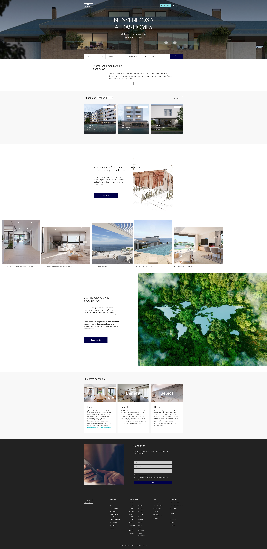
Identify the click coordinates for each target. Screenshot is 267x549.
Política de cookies (157, 505)
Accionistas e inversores (116, 517)
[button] (91, 138)
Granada (140, 514)
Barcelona (141, 505)
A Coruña (131, 503)
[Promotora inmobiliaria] (88, 5)
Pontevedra (132, 525)
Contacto (112, 503)
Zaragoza (131, 533)
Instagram (173, 519)
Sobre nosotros (114, 508)
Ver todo (176, 98)
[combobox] (95, 56)
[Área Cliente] (174, 5)
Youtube (172, 525)
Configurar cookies (157, 508)
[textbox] (89, 56)
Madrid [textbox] (103, 97)
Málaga (131, 519)
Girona (130, 514)
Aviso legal (155, 511)
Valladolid (141, 530)
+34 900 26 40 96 (174, 503)
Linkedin (172, 517)
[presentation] (180, 119)
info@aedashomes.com (176, 505)
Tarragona (131, 528)
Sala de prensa (113, 522)
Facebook (172, 522)
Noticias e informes (115, 519)
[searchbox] (137, 56)
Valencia (131, 530)
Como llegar (173, 508)
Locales (112, 528)
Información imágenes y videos (157, 514)
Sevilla (140, 525)
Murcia (130, 522)
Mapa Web (112, 525)
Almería (131, 505)
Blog (111, 505)
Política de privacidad (158, 503)
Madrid (140, 517)
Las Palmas (132, 517)
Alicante (140, 503)
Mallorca (140, 519)
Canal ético (156, 518)
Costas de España (114, 514)
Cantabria (140, 508)
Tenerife (140, 528)
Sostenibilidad (113, 511)
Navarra (140, 522)
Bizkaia (131, 508)
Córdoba (140, 511)
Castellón (131, 511)
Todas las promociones (141, 534)
